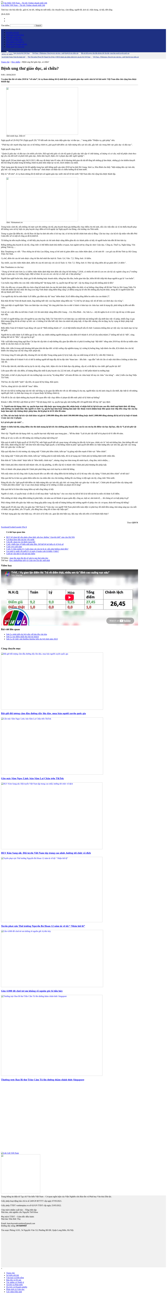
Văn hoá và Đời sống (15, 35)
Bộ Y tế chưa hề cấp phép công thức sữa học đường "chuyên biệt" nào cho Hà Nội (40, 537)
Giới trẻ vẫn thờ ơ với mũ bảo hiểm (20, 554)
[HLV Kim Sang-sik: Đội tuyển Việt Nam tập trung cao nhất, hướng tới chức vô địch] (51, 848)
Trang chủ (5, 62)
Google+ (18, 527)
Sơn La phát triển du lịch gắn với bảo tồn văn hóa (26, 634)
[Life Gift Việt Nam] (10, 1153)
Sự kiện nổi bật (12, 32)
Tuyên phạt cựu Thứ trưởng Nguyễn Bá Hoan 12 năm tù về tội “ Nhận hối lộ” (43, 926)
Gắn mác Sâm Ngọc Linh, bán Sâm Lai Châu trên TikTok (32, 778)
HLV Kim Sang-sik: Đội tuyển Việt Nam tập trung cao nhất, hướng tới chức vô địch (46, 853)
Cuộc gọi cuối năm (14, 546)
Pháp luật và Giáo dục (15, 46)
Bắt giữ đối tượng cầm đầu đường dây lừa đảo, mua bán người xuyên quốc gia (43, 713)
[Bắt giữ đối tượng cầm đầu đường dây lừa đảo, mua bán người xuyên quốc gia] (52, 709)
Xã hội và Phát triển (14, 39)
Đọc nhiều (15, 62)
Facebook (5, 527)
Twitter (12, 527)
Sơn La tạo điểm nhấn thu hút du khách (22, 637)
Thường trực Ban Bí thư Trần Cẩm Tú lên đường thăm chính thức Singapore (42, 1079)
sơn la (31, 558)
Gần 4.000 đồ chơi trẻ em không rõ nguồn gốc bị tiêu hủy (32, 991)
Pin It (24, 527)
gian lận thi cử (22, 558)
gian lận (13, 558)
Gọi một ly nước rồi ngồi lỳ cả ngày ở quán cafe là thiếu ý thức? (32, 551)
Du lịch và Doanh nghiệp (16, 44)
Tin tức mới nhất (43, 560)
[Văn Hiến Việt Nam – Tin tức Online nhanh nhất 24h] (24, 3)
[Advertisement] (69, 1118)
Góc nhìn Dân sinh (14, 1292)
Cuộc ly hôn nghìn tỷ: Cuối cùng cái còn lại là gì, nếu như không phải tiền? (37, 549)
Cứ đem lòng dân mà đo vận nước (20, 539)
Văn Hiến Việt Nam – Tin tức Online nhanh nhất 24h (23, 5)
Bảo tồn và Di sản (13, 37)
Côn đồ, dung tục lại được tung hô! (20, 542)
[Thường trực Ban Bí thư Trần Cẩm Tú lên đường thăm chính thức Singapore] (51, 1075)
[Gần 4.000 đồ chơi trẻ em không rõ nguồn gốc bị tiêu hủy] (52, 986)
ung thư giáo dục (41, 558)
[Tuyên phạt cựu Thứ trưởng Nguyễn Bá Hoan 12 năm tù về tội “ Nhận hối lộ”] (51, 921)
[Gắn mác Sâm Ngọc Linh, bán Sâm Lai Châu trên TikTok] (52, 774)
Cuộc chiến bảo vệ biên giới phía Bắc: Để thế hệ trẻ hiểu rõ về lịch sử (35, 544)
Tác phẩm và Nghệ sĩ (15, 42)
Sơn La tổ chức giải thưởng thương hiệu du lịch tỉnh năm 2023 (32, 639)
